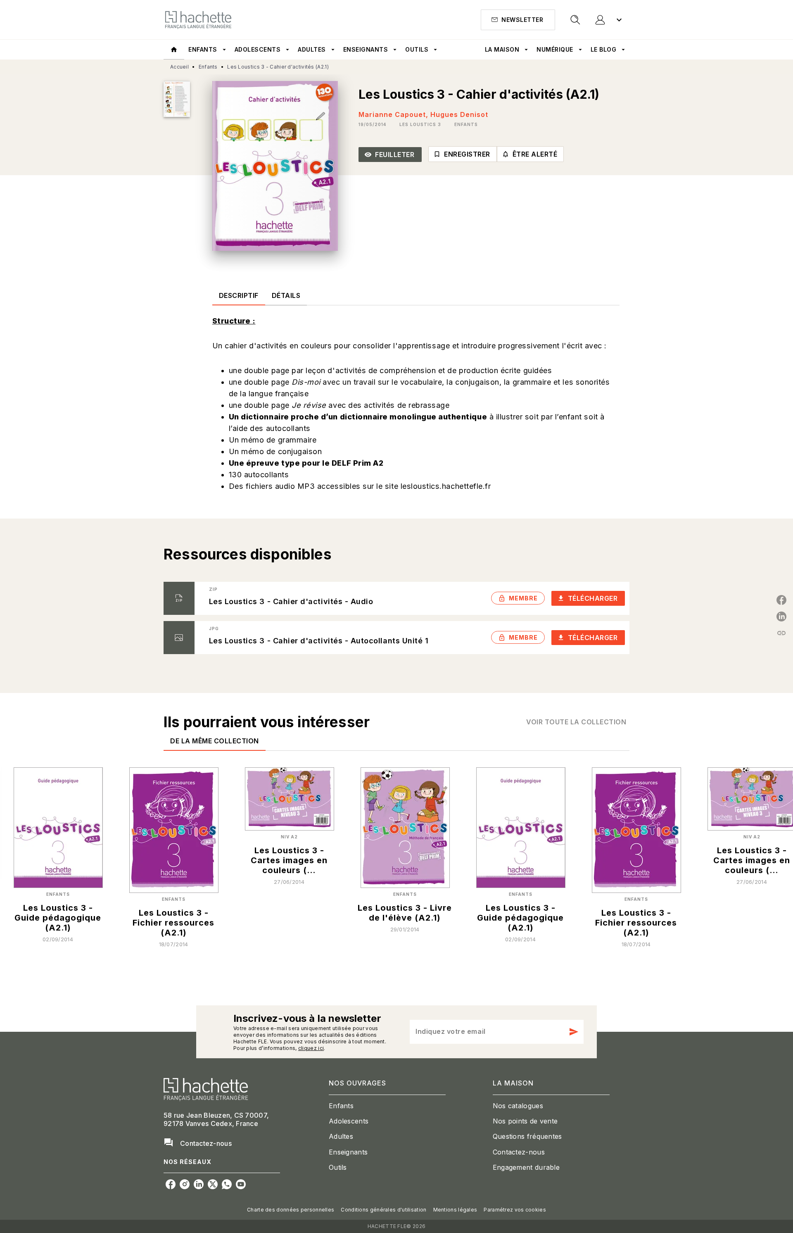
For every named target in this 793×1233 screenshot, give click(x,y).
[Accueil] (198, 19)
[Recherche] (575, 20)
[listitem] (171, 1184)
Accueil (179, 67)
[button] (518, 20)
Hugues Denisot (459, 114)
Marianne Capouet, (394, 114)
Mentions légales (455, 1210)
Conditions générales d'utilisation (383, 1210)
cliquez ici (311, 1048)
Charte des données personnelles (290, 1210)
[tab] (174, 50)
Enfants (208, 67)
